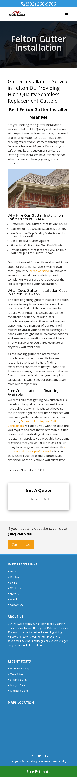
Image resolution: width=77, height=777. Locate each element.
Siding (13, 582)
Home (13, 571)
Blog (64, 761)
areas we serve (40, 271)
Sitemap (56, 761)
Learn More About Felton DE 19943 (26, 470)
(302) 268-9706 (20, 533)
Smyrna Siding (18, 679)
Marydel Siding (18, 685)
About (13, 599)
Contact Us (21, 544)
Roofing (14, 577)
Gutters (14, 593)
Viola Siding (16, 674)
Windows (15, 588)
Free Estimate (38, 771)
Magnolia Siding (19, 690)
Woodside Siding (19, 668)
